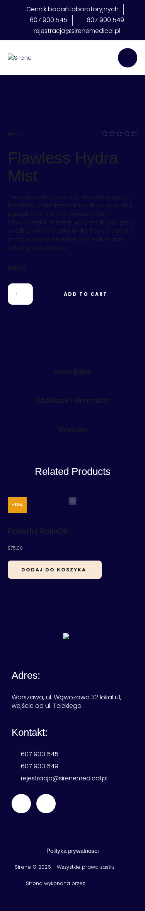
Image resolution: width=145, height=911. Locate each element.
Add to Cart (85, 294)
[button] (123, 870)
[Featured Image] (73, 501)
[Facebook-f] (21, 803)
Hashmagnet (103, 883)
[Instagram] (46, 803)
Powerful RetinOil (37, 531)
